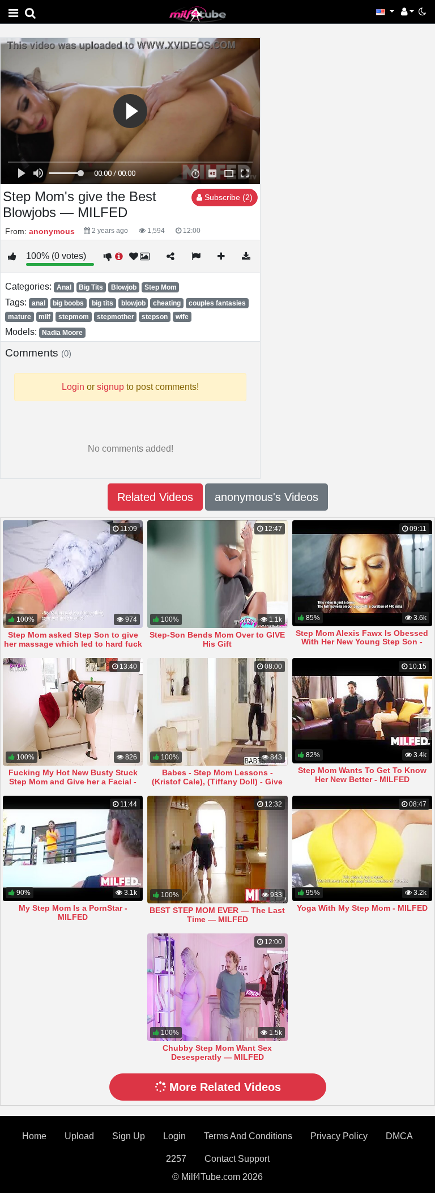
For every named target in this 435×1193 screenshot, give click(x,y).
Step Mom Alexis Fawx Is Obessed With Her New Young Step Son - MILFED (362, 642)
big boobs (68, 303)
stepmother (115, 317)
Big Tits (91, 287)
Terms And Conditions (248, 1136)
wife (182, 317)
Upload (79, 1136)
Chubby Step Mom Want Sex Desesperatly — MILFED (217, 1052)
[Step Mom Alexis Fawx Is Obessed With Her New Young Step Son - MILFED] (362, 573)
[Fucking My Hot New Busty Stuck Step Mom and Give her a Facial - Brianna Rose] (73, 712)
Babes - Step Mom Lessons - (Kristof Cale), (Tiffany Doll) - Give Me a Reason (217, 781)
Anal (64, 287)
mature (19, 317)
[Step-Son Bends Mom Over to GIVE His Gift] (217, 574)
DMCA (399, 1136)
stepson (155, 317)
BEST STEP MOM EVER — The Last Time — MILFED (217, 915)
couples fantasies (217, 303)
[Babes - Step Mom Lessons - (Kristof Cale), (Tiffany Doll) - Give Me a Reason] (217, 712)
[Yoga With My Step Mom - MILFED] (362, 848)
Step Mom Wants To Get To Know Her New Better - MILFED (362, 775)
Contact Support (237, 1159)
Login (174, 1136)
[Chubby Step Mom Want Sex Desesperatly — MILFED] (217, 987)
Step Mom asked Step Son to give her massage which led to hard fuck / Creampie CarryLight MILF (73, 643)
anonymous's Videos (266, 497)
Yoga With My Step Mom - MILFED (362, 907)
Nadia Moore (62, 333)
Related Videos (155, 497)
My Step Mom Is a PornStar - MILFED (73, 912)
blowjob (133, 303)
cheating (167, 303)
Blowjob (124, 287)
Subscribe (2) (227, 197)
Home (34, 1136)
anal (38, 303)
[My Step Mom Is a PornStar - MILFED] (73, 848)
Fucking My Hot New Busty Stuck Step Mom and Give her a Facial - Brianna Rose (73, 781)
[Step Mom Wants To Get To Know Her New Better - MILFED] (362, 710)
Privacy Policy (339, 1136)
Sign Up (128, 1136)
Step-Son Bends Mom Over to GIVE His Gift (217, 639)
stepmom (73, 317)
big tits (102, 303)
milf (44, 317)
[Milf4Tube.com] (197, 14)
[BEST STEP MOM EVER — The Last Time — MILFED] (217, 849)
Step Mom (160, 287)
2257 (176, 1159)
